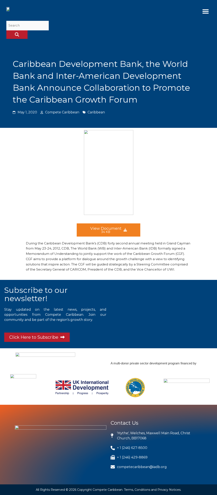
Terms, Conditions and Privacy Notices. (152, 490)
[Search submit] (17, 34)
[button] (205, 11)
